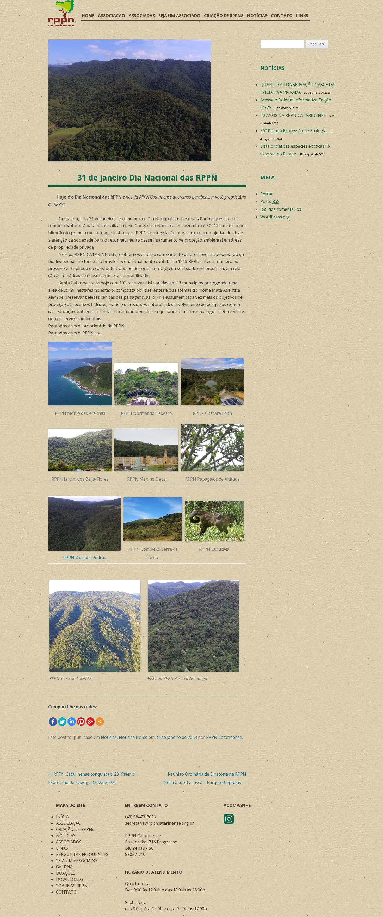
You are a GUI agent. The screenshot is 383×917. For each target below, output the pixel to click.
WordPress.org (275, 217)
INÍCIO (62, 817)
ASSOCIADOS (69, 842)
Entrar (266, 194)
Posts (270, 201)
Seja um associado (179, 16)
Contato (282, 16)
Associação (111, 16)
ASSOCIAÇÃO (68, 823)
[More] (100, 721)
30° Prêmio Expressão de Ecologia (293, 131)
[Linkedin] (71, 721)
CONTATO (66, 892)
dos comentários (280, 209)
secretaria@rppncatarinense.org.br (159, 823)
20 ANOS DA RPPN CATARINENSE (293, 115)
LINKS (62, 848)
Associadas (142, 16)
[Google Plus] (90, 721)
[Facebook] (53, 721)
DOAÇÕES (65, 873)
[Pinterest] (81, 721)
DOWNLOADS (69, 879)
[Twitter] (62, 721)
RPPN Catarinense (224, 737)
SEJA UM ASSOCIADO (76, 861)
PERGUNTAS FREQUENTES (82, 854)
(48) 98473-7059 (140, 817)
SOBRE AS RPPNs (73, 886)
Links (302, 16)
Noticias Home (133, 737)
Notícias (257, 16)
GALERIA (64, 867)
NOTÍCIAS (66, 835)
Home (88, 16)
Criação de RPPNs (223, 16)
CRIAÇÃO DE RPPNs (75, 829)
